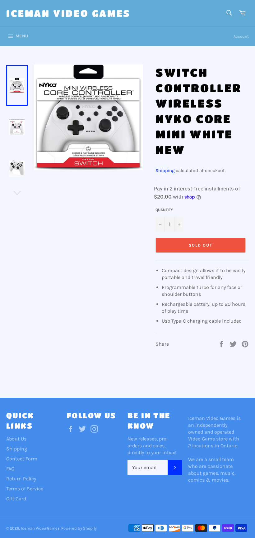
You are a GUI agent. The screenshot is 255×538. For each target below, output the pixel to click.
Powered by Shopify (79, 528)
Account (241, 36)
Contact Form (21, 459)
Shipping (164, 170)
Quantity (164, 210)
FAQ (10, 469)
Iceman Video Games (68, 13)
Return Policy (21, 479)
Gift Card (16, 499)
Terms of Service (24, 489)
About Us (16, 439)
